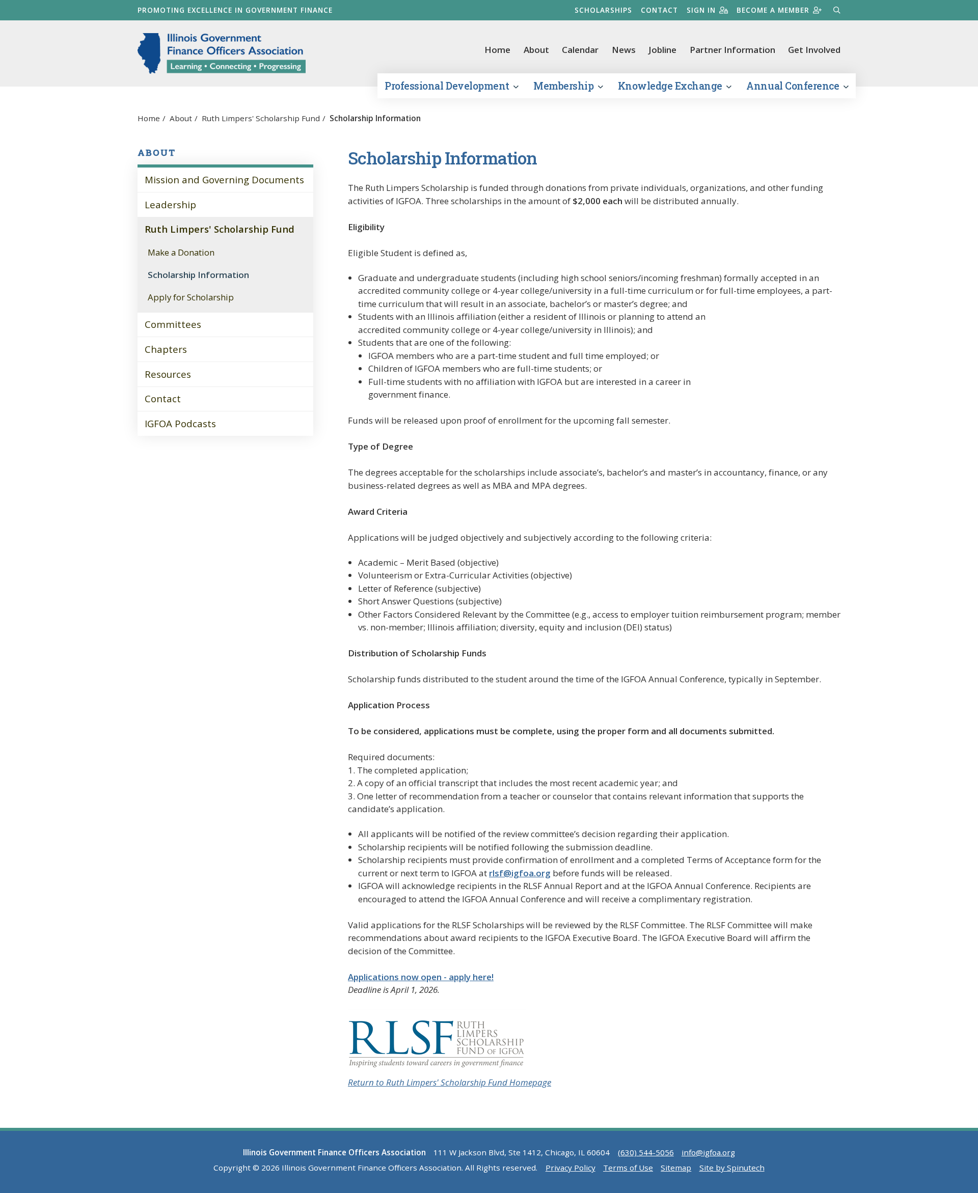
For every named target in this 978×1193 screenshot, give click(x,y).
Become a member (773, 10)
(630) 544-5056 (646, 1152)
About (536, 50)
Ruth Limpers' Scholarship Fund (219, 229)
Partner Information (732, 50)
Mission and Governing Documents (224, 179)
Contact (659, 10)
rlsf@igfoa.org (520, 873)
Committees (173, 324)
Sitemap (676, 1167)
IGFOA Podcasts (180, 423)
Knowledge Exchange (671, 85)
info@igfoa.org (708, 1152)
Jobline (662, 50)
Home (497, 50)
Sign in (701, 10)
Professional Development (448, 85)
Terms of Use (628, 1167)
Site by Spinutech (732, 1167)
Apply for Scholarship (191, 297)
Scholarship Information (198, 275)
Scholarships (603, 10)
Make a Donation (181, 252)
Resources (168, 374)
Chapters (166, 349)
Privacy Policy (570, 1167)
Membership (564, 85)
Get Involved (814, 50)
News (624, 50)
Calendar (580, 50)
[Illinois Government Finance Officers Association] (222, 53)
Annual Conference (793, 85)
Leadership (170, 204)
